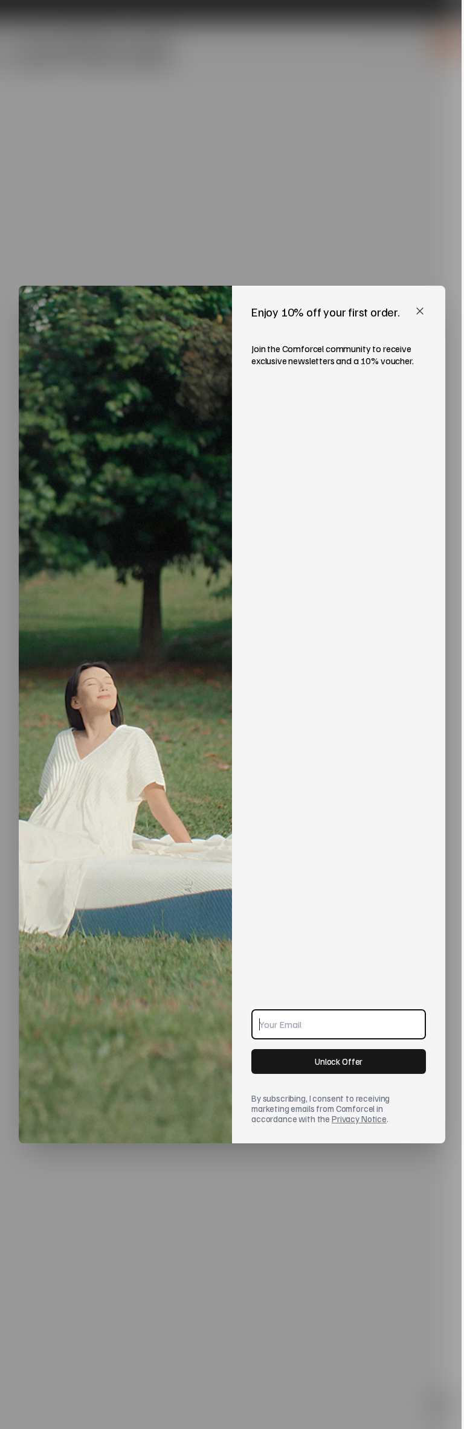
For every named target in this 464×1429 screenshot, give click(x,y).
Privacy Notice (359, 1118)
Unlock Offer (338, 1061)
